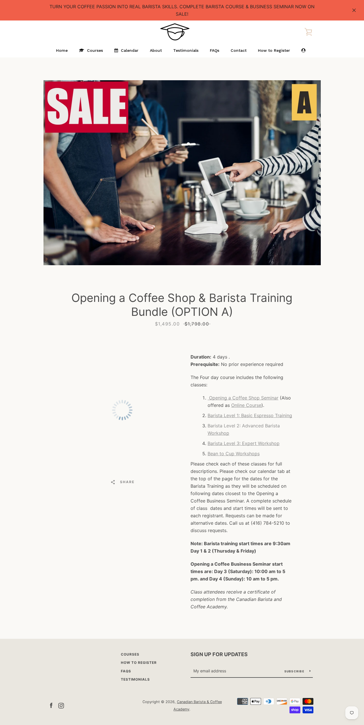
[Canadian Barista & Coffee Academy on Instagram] (61, 705)
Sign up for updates (219, 654)
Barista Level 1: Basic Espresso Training (250, 415)
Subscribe (294, 671)
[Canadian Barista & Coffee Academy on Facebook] (51, 705)
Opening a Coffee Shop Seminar (243, 398)
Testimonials (135, 679)
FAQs (126, 671)
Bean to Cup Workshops (234, 453)
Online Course (246, 405)
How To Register (139, 662)
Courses (130, 654)
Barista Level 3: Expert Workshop (244, 443)
